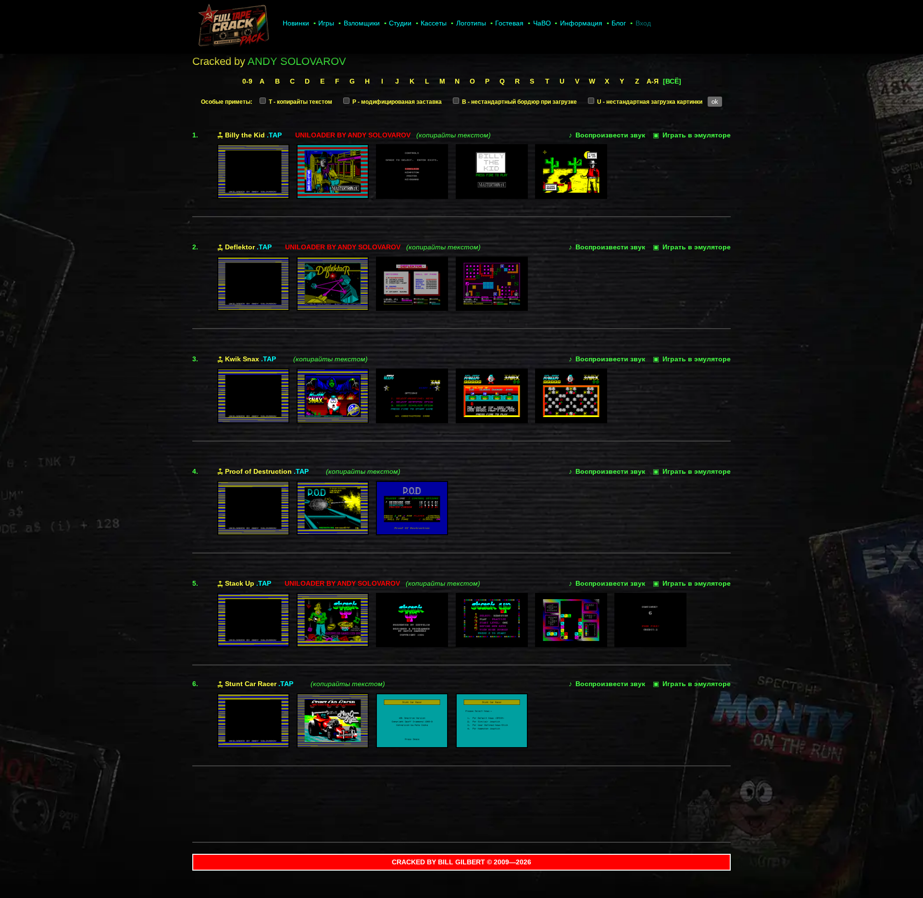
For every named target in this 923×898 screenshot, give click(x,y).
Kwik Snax (242, 359)
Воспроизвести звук (607, 135)
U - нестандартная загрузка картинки (649, 101)
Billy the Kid (245, 135)
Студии (400, 23)
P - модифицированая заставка (396, 101)
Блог (618, 23)
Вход (643, 23)
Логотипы (471, 23)
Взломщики (362, 23)
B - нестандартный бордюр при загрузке (519, 101)
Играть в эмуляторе (692, 135)
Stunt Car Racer (250, 684)
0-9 (247, 81)
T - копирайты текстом (299, 101)
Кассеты (434, 23)
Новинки (296, 23)
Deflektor (240, 247)
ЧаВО (542, 23)
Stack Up (239, 583)
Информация (581, 23)
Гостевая (509, 23)
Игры (326, 23)
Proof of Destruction (258, 471)
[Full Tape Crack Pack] (232, 27)
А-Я (653, 81)
